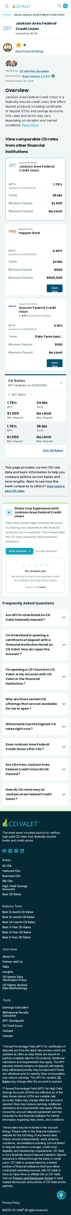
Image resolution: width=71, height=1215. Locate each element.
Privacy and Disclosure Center (33, 1178)
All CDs (7, 865)
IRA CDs (7, 881)
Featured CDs (11, 870)
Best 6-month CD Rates (17, 912)
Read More (30, 125)
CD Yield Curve (12, 1025)
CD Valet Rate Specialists (34, 71)
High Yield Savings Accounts (14, 888)
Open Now (54, 289)
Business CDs (11, 876)
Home (6, 14)
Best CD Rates (11, 894)
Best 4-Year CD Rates (16, 932)
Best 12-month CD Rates (18, 917)
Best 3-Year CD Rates (16, 927)
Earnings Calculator (16, 1007)
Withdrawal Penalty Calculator (16, 1014)
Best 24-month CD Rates (18, 922)
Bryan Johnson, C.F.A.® (36, 76)
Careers (8, 1036)
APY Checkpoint (13, 1020)
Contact (8, 1030)
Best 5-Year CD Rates (16, 937)
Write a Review (19, 551)
